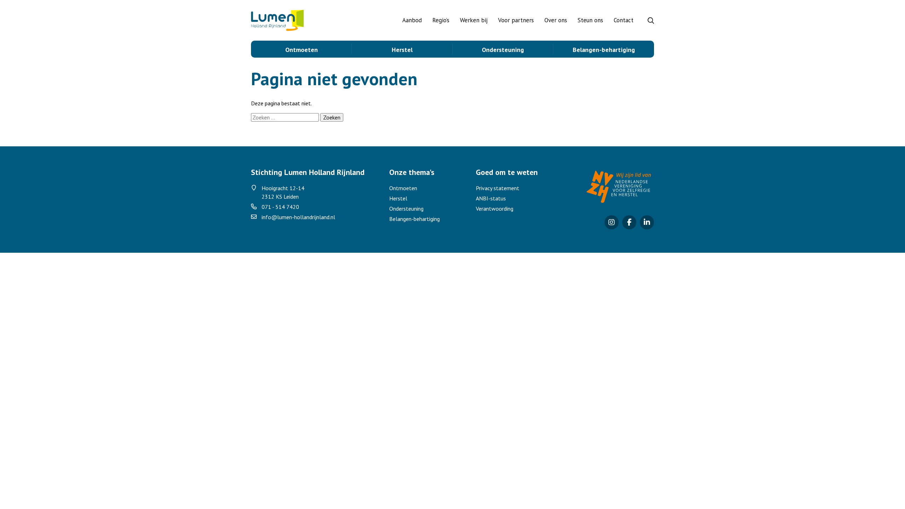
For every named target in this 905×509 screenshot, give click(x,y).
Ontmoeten (301, 50)
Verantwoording (494, 208)
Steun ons (590, 20)
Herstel (402, 50)
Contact (624, 20)
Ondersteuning (503, 50)
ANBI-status (491, 198)
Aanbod (412, 20)
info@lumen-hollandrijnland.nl (298, 217)
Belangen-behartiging (604, 50)
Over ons (555, 20)
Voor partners (516, 20)
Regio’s (440, 20)
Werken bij (473, 20)
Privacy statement (497, 188)
